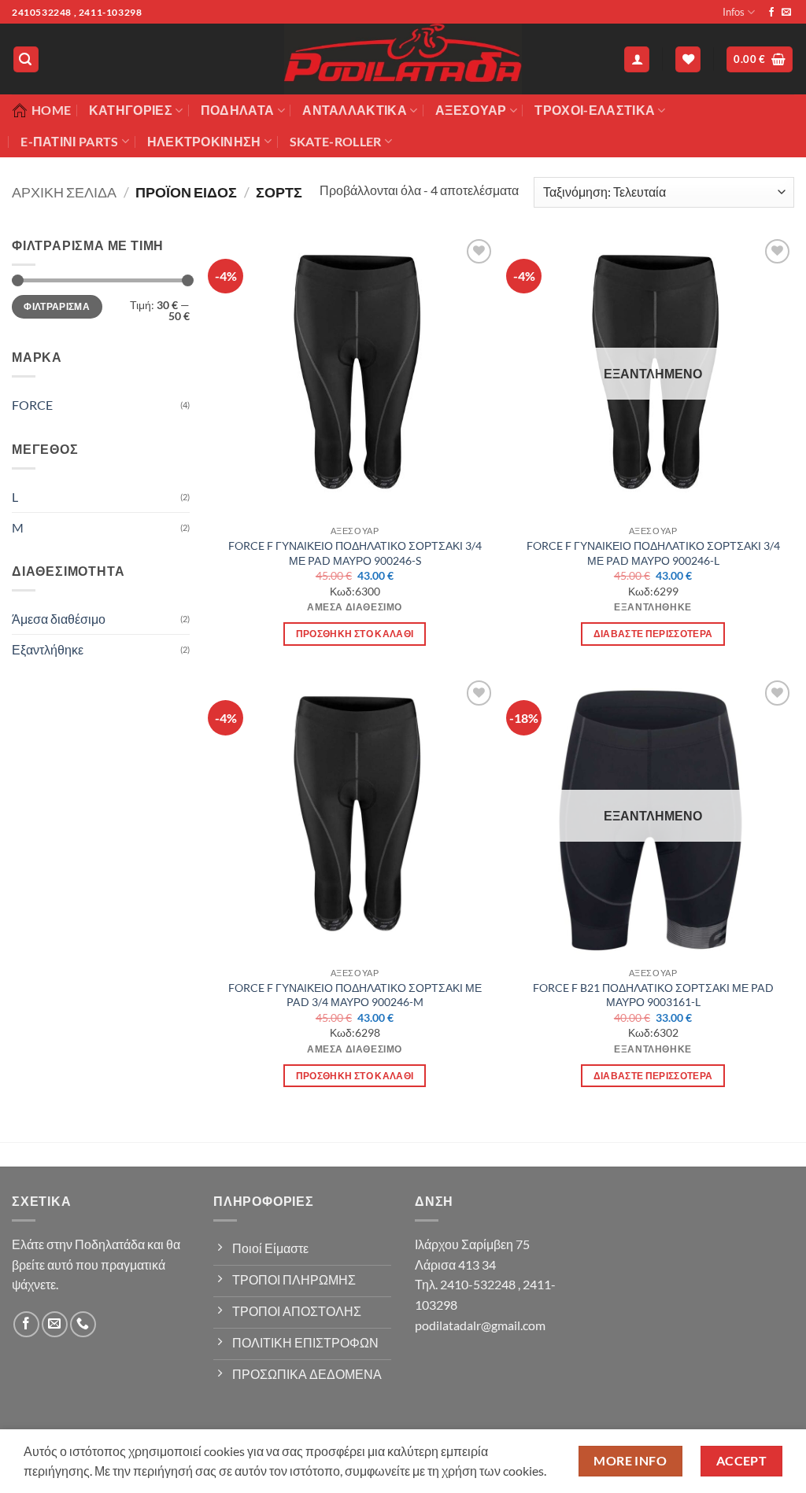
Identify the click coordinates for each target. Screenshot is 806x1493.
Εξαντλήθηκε (47, 649)
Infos (734, 12)
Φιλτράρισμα (57, 306)
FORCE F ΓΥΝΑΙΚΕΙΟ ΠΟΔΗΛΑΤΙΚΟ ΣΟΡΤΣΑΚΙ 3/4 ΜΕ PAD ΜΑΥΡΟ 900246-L (653, 553)
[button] (26, 59)
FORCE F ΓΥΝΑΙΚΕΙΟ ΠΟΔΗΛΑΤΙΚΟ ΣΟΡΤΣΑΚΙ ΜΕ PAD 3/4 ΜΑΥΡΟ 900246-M (355, 995)
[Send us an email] (786, 12)
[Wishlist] (688, 59)
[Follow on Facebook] (771, 12)
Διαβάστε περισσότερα (653, 634)
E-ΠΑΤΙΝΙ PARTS (69, 141)
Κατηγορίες (130, 109)
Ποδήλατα (238, 109)
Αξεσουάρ (471, 109)
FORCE (32, 404)
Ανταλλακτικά (354, 109)
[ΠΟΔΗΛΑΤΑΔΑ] (403, 59)
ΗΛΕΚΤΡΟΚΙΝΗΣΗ (204, 141)
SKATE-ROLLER (336, 141)
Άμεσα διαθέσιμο (58, 618)
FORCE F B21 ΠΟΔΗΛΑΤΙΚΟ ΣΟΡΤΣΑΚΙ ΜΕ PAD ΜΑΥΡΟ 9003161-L (653, 995)
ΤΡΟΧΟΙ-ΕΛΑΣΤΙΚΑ (594, 109)
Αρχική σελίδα (64, 192)
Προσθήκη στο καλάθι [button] (355, 634)
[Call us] (83, 1324)
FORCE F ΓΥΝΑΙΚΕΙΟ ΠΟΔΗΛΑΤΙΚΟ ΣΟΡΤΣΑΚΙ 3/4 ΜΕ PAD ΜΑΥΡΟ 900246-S (355, 553)
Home (51, 109)
